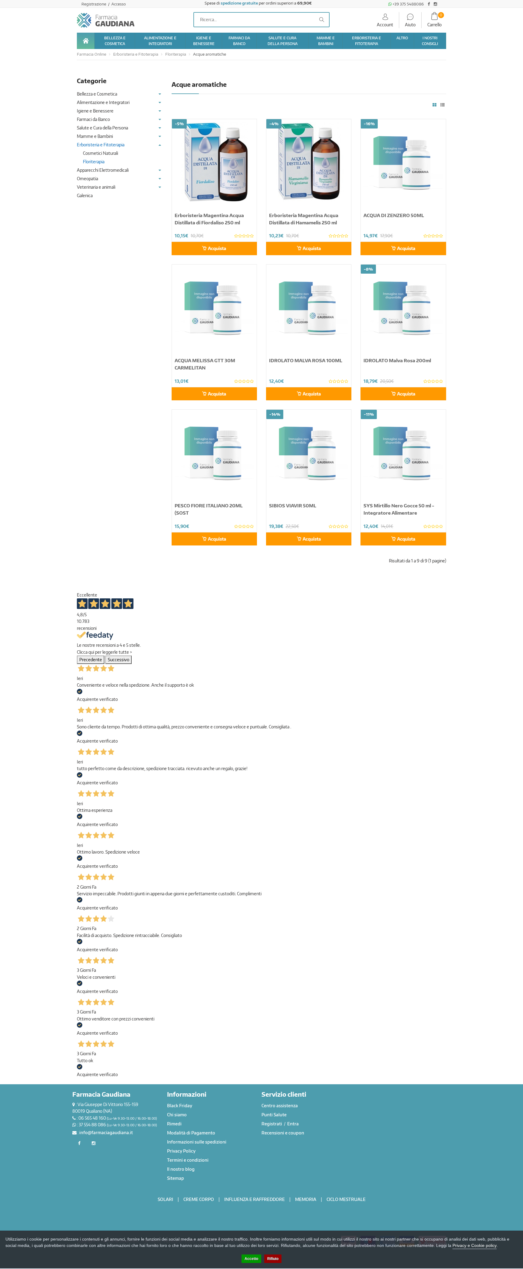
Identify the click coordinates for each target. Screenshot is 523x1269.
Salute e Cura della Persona (102, 127)
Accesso (118, 4)
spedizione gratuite (239, 3)
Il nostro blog (181, 1169)
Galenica (85, 195)
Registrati (272, 1123)
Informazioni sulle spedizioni (196, 1141)
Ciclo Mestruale (346, 1199)
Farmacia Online (91, 54)
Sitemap (175, 1178)
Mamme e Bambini (95, 136)
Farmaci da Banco (93, 119)
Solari (165, 1199)
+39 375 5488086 (408, 4)
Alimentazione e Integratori (103, 102)
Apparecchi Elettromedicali (103, 170)
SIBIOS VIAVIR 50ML (292, 505)
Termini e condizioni (188, 1160)
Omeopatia (87, 178)
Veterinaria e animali (96, 187)
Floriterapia (175, 54)
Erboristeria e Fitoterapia (135, 54)
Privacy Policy (181, 1150)
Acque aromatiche (209, 54)
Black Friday (179, 1105)
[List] (442, 105)
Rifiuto (272, 1259)
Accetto (251, 1259)
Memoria (305, 1199)
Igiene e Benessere (95, 110)
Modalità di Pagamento (191, 1132)
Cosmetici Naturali (100, 153)
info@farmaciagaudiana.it (106, 1132)
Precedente (90, 659)
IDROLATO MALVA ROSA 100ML (305, 360)
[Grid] (434, 105)
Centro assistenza (280, 1105)
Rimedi (174, 1123)
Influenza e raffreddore (254, 1199)
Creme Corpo (198, 1199)
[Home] (85, 41)
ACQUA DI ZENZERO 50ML (393, 215)
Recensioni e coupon (283, 1132)
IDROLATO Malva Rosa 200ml (397, 360)
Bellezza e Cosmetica (97, 93)
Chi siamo (177, 1114)
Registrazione (94, 4)
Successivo (118, 659)
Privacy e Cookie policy (474, 1245)
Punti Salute (274, 1114)
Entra (293, 1123)
